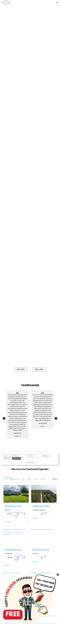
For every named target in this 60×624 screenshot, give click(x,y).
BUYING (21, 369)
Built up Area (16, 479)
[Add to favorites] (22, 522)
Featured (43, 479)
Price (23, 479)
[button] (56, 418)
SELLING (39, 369)
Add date (35, 479)
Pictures (29, 479)
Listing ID (7, 479)
